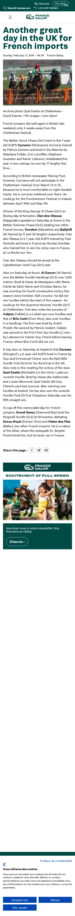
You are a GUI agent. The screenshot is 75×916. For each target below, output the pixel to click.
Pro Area (60, 3)
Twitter (39, 450)
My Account (41, 3)
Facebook (32, 450)
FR (66, 5)
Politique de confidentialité (56, 861)
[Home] (37, 17)
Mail (46, 450)
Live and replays (48, 7)
